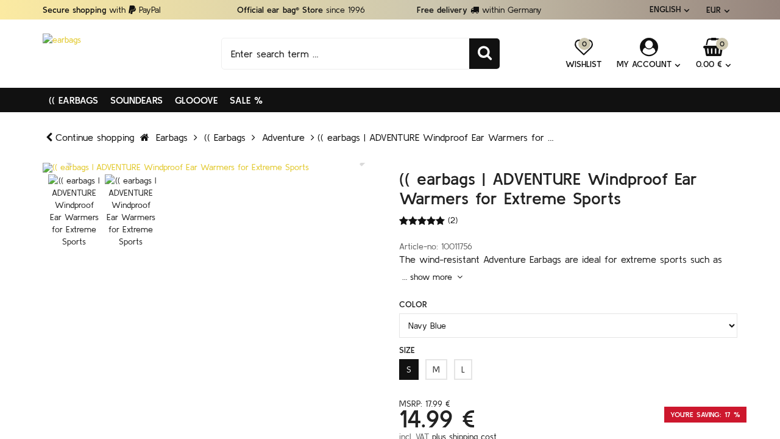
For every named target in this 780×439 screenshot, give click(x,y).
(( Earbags (73, 100)
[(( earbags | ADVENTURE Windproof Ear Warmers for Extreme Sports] (212, 168)
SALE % (246, 100)
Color (413, 304)
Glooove (196, 100)
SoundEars (136, 100)
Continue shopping (94, 137)
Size (407, 350)
